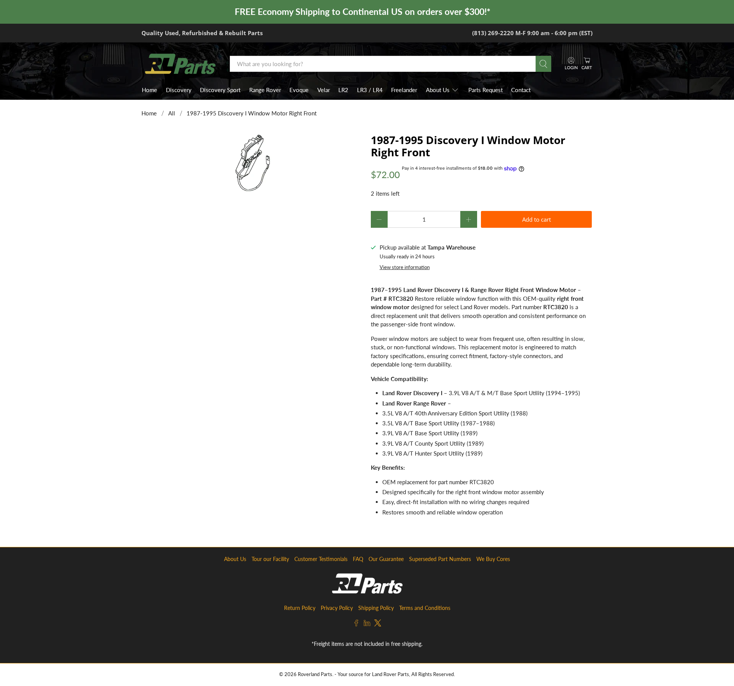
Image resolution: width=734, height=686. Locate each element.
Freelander (404, 89)
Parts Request (485, 89)
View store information (405, 267)
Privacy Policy (337, 608)
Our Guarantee (386, 559)
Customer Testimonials (321, 559)
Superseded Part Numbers (440, 559)
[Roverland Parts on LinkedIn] (367, 624)
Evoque (299, 89)
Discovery (179, 89)
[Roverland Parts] (180, 64)
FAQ (358, 559)
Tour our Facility (270, 559)
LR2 (343, 89)
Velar (323, 89)
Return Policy (299, 608)
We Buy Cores (493, 559)
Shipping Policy (376, 608)
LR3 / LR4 (370, 89)
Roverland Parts (315, 674)
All (171, 113)
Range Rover (265, 89)
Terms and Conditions (424, 608)
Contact (521, 89)
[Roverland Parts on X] (377, 624)
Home (149, 89)
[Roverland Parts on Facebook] (356, 624)
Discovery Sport (220, 89)
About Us (438, 89)
